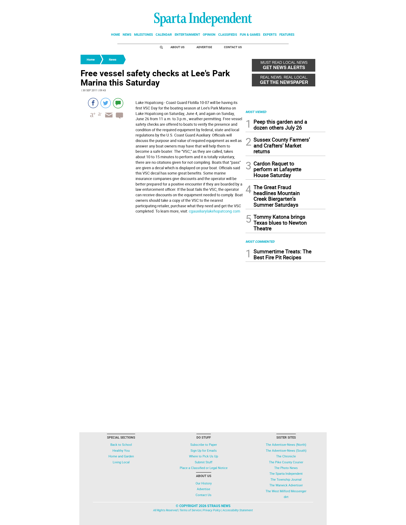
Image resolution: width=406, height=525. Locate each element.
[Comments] (118, 103)
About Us (177, 47)
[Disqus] (162, 269)
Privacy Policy (212, 510)
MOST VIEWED (256, 112)
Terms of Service (190, 510)
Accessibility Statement (238, 510)
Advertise (204, 47)
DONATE (315, 5)
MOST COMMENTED (260, 241)
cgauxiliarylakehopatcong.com (214, 211)
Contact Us (233, 47)
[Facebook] (93, 103)
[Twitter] (105, 103)
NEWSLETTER (291, 5)
